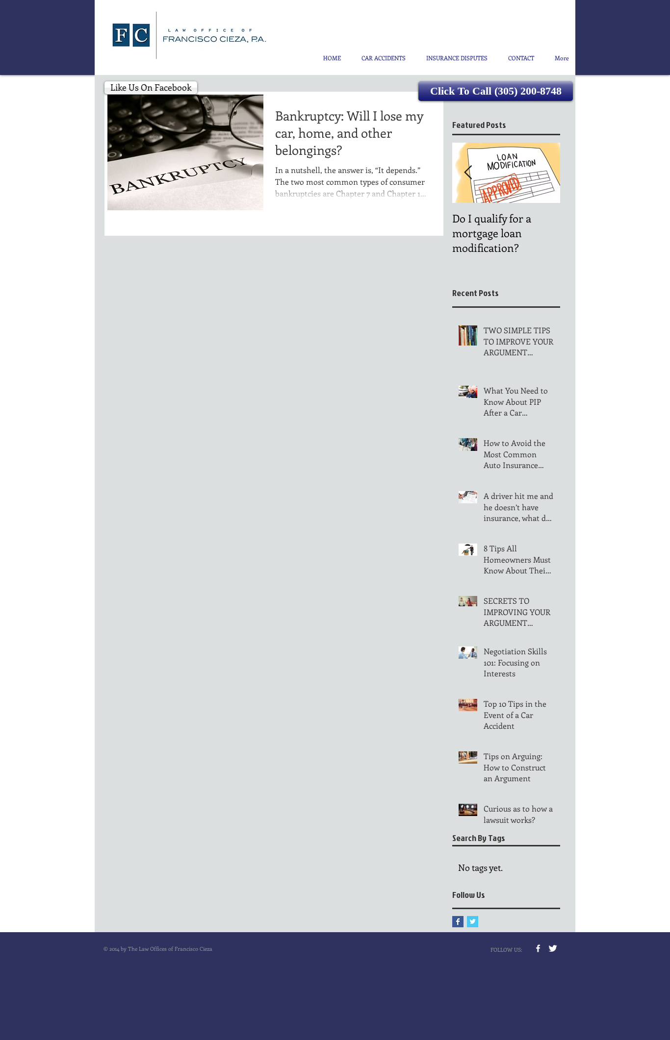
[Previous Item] (468, 172)
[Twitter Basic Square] (472, 921)
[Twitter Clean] (553, 948)
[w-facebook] (538, 948)
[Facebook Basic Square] (458, 921)
